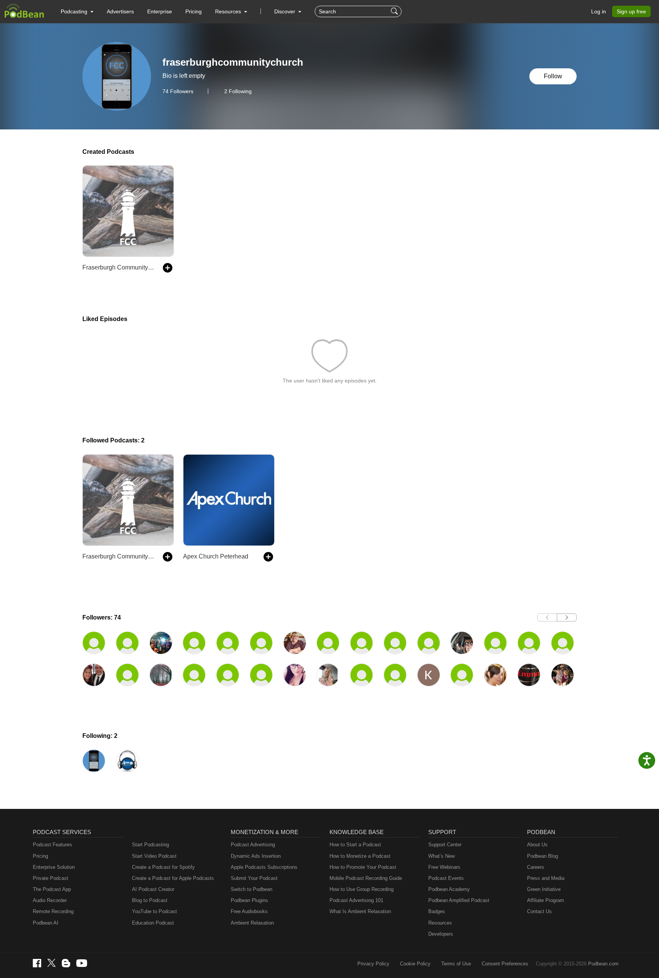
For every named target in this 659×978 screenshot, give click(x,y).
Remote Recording (53, 911)
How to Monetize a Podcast (360, 856)
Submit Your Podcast (254, 878)
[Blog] (66, 963)
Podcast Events (446, 878)
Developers (440, 934)
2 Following (238, 91)
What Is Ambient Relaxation (360, 911)
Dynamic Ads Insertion (256, 856)
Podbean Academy (449, 889)
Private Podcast (50, 878)
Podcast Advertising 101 (356, 900)
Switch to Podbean (251, 889)
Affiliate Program (545, 900)
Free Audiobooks (249, 911)
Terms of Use (456, 964)
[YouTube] (81, 963)
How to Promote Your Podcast (363, 867)
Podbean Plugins (249, 900)
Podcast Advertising (253, 844)
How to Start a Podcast (355, 844)
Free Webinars (444, 867)
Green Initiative (544, 889)
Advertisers (120, 11)
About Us (537, 844)
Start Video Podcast (154, 856)
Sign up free (631, 11)
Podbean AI (45, 923)
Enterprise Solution (54, 867)
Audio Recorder (50, 900)
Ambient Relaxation (252, 923)
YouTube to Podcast (154, 911)
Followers (177, 91)
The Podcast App (52, 889)
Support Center (444, 844)
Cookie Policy (415, 964)
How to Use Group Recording (362, 889)
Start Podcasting (150, 844)
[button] (77, 11)
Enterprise (159, 11)
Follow (553, 76)
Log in (598, 11)
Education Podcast (153, 923)
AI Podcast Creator (153, 889)
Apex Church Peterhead (215, 556)
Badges (436, 911)
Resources (440, 923)
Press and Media (545, 878)
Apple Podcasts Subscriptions (264, 867)
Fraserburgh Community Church (118, 267)
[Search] (395, 11)
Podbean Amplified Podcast (458, 900)
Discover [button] (285, 11)
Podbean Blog (542, 856)
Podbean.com (603, 964)
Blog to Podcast (149, 900)
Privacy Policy (373, 964)
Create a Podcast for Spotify (163, 867)
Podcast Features (52, 844)
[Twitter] (51, 963)
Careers (535, 867)
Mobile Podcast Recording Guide (366, 878)
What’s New (441, 856)
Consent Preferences (505, 964)
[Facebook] (37, 963)
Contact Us (539, 911)
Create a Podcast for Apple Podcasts (173, 878)
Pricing (193, 11)
